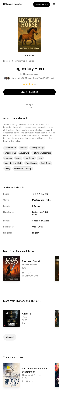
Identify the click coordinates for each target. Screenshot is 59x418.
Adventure (24, 153)
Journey (8, 158)
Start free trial (41, 4)
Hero (40, 158)
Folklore (23, 147)
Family (7, 168)
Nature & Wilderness (42, 153)
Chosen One (10, 153)
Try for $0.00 (32, 92)
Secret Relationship (23, 168)
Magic (18, 158)
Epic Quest (29, 158)
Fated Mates (31, 163)
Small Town (46, 163)
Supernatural (10, 147)
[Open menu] (54, 4)
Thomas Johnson (31, 74)
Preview (31, 55)
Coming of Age (37, 147)
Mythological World (13, 163)
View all (10, 337)
